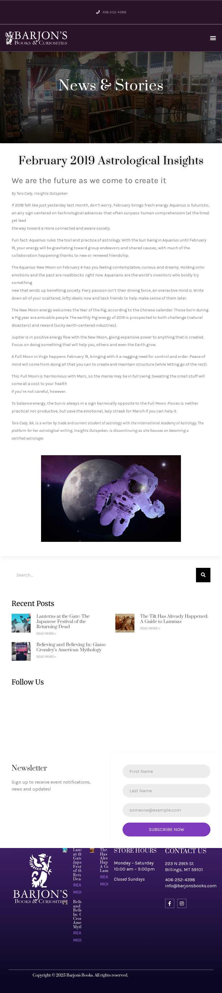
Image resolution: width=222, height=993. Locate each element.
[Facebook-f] (169, 903)
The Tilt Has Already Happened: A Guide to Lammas (174, 618)
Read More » (46, 633)
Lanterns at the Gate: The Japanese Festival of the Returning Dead (63, 621)
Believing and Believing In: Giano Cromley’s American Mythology (71, 647)
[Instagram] (181, 903)
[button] (213, 38)
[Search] (203, 575)
